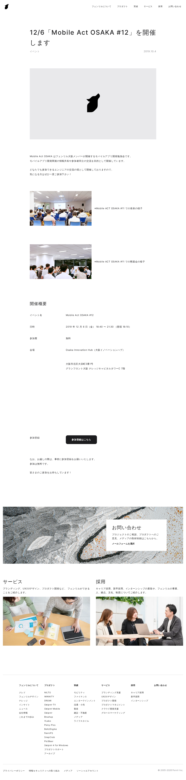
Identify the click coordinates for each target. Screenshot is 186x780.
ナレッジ (23, 700)
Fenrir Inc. (7, 6)
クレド (22, 692)
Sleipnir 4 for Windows (56, 745)
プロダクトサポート (54, 749)
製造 (76, 708)
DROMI (48, 700)
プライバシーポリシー (14, 770)
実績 (136, 6)
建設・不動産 (80, 713)
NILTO (47, 692)
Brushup (48, 717)
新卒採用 (135, 696)
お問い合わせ (174, 6)
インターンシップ (139, 700)
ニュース (23, 708)
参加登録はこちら (81, 439)
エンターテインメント (84, 700)
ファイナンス (80, 696)
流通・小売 (79, 704)
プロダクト (122, 6)
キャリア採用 (137, 692)
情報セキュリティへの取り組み (44, 770)
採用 (160, 6)
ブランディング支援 (111, 692)
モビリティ (79, 692)
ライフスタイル (81, 721)
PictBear (48, 741)
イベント (35, 51)
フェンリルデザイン (29, 696)
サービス (148, 6)
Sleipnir (48, 713)
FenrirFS (48, 733)
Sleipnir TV (50, 704)
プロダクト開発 (109, 700)
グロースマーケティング (113, 713)
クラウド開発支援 (110, 708)
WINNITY (49, 696)
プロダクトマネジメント (113, 704)
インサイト (24, 704)
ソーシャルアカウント (88, 770)
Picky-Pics (50, 725)
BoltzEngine (50, 729)
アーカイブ (49, 753)
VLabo (47, 721)
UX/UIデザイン (108, 696)
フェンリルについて (101, 6)
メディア (78, 717)
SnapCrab (49, 737)
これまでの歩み (26, 717)
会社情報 (23, 713)
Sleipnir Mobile (52, 708)
